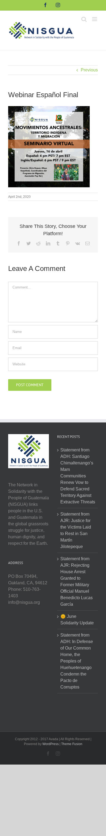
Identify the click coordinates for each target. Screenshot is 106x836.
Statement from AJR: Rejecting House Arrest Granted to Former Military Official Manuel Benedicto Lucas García (76, 581)
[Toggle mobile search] (84, 19)
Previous (89, 70)
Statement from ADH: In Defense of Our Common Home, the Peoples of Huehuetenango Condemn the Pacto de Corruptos (76, 661)
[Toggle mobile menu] (95, 19)
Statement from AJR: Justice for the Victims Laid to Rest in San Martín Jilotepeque (75, 530)
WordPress (50, 744)
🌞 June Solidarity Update (77, 619)
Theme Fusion (71, 744)
